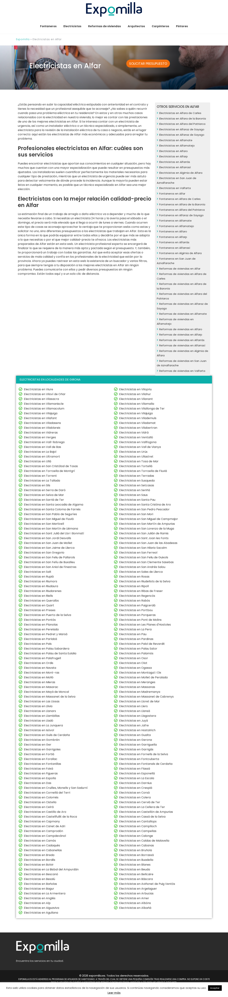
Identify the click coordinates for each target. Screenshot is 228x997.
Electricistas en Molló (38, 677)
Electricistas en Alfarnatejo (177, 145)
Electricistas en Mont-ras (41, 673)
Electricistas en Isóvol (39, 730)
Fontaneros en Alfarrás (174, 242)
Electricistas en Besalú (39, 879)
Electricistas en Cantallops (138, 821)
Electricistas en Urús (133, 452)
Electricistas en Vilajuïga (40, 413)
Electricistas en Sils (37, 485)
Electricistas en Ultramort (42, 456)
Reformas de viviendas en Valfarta (182, 371)
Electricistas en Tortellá (135, 466)
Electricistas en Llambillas (42, 716)
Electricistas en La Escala (136, 778)
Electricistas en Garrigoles (42, 749)
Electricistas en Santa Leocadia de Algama (53, 505)
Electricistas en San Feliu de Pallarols (49, 557)
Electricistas (72, 26)
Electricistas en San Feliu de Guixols (143, 557)
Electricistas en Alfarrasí (175, 167)
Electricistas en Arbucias (136, 893)
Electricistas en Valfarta (175, 188)
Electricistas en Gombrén (42, 740)
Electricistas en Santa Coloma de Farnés (52, 509)
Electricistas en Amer (134, 898)
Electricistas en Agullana (41, 913)
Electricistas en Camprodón (43, 831)
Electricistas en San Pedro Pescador (144, 509)
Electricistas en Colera (135, 797)
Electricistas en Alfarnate (175, 140)
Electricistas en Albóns (135, 903)
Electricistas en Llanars (40, 711)
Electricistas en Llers (133, 706)
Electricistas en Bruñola (135, 850)
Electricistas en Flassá (134, 769)
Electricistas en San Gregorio (44, 553)
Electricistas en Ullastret (136, 456)
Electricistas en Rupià (39, 577)
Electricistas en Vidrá (134, 432)
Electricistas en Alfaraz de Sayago (181, 129)
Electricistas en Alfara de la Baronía (182, 118)
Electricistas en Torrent (40, 476)
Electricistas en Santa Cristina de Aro (145, 505)
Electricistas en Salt (37, 572)
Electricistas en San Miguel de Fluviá (49, 519)
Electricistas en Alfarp (173, 156)
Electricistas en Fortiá (39, 754)
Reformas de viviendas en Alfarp (180, 334)
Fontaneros (48, 26)
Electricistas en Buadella (136, 860)
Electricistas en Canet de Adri (44, 826)
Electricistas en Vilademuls (137, 418)
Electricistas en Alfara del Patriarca (182, 124)
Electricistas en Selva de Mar (44, 495)
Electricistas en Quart (39, 605)
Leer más (114, 993)
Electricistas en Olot (133, 663)
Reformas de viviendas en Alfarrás (181, 340)
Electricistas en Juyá (133, 721)
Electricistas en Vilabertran (138, 428)
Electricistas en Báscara (136, 879)
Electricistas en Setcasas (136, 485)
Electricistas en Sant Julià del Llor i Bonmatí (54, 533)
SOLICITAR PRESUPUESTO (148, 63)
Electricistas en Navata (40, 668)
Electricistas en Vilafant (40, 418)
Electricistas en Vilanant (136, 399)
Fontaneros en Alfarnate (175, 220)
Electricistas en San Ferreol (138, 553)
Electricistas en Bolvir (39, 865)
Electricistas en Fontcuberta (139, 759)
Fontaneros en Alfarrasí (174, 248)
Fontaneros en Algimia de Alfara (180, 253)
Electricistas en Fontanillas (42, 764)
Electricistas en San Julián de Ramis (144, 533)
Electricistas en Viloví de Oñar (45, 394)
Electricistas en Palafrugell (42, 658)
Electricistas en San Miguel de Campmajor (148, 519)
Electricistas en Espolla (40, 778)
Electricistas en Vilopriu (135, 389)
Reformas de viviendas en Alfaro (180, 329)
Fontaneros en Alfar (172, 193)
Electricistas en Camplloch (138, 826)
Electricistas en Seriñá (134, 490)
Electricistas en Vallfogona (137, 442)
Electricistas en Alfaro (173, 151)
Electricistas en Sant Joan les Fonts (144, 538)
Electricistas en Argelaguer (138, 889)
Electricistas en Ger (37, 745)
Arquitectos (136, 26)
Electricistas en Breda (39, 855)
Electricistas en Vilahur (135, 394)
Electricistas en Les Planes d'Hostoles (145, 625)
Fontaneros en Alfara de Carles (180, 199)
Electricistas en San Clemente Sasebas (146, 562)
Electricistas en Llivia (38, 706)
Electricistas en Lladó (38, 721)
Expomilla (23, 39)
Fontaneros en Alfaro (173, 231)
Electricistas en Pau (132, 634)
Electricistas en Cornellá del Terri (47, 793)
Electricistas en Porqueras (137, 615)
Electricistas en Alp (37, 903)
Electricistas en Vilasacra (41, 399)
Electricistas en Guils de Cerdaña (47, 735)
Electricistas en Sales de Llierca (141, 572)
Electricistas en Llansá (134, 711)
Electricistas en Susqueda (137, 480)
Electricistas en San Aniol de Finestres (50, 567)
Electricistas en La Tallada (42, 480)
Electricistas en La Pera (135, 629)
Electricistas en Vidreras (41, 432)
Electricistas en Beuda (134, 869)
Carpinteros (160, 26)
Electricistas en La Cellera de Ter (142, 807)
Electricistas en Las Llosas (41, 701)
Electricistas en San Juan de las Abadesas (148, 543)
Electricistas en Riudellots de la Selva (144, 581)
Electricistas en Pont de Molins (140, 620)
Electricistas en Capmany (42, 821)
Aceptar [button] (215, 988)
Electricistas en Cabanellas (43, 850)
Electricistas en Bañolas (40, 884)
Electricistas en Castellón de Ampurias (146, 812)
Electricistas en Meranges (137, 682)
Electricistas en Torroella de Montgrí (49, 471)
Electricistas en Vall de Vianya (140, 447)
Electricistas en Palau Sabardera (46, 649)
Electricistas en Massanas (137, 687)
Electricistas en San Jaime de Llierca (49, 548)
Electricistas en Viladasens (42, 423)
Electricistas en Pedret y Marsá (45, 634)
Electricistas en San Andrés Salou (142, 567)
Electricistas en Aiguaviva (41, 908)
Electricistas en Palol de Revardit (142, 644)
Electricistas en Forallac (40, 759)
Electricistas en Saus (133, 495)
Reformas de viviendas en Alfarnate (183, 314)
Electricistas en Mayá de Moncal (46, 692)
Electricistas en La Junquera (43, 725)
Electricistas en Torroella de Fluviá (143, 471)
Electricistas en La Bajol (40, 452)
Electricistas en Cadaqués (42, 845)
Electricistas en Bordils (39, 860)
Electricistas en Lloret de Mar (139, 701)
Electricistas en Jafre (134, 725)
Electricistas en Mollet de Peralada (143, 677)
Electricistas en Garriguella (138, 745)
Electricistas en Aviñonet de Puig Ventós (147, 884)
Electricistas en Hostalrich (137, 730)
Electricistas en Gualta (135, 735)
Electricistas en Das (37, 783)
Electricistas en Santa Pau (137, 500)
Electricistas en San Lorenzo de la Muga (146, 529)
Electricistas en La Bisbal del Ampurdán (51, 869)
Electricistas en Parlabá (40, 639)
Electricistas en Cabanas (136, 845)
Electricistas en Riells (38, 596)
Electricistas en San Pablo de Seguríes (50, 514)
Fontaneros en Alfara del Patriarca (182, 210)
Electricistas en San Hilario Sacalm (143, 548)
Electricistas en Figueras (41, 773)
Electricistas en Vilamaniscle (44, 404)
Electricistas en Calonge (136, 836)
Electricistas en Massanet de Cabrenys (146, 697)
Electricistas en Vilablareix (42, 428)
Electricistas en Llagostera (137, 716)
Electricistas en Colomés (41, 797)
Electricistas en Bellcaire (136, 874)
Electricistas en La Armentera (44, 893)
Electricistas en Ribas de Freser (141, 591)
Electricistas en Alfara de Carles (180, 113)
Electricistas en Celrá (39, 807)
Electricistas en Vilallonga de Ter (142, 408)
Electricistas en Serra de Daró (45, 490)
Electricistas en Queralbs (41, 601)
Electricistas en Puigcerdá (137, 605)
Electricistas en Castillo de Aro (45, 812)
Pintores (182, 26)
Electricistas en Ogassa (135, 668)
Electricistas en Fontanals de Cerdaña (145, 764)
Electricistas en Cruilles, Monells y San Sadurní (56, 788)
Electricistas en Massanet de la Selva (49, 697)
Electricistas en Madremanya (139, 692)
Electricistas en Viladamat (137, 423)
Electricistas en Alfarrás (174, 162)
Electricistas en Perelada (41, 629)
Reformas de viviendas (104, 26)
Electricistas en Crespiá (135, 788)
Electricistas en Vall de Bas (42, 447)
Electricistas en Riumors (40, 581)
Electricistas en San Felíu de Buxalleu (49, 562)
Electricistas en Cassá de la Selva (142, 817)
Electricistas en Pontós (40, 620)
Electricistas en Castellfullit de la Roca (50, 817)
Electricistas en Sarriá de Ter (44, 500)
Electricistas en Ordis (38, 663)
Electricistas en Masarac (41, 687)
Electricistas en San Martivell (44, 524)
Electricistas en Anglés (39, 898)
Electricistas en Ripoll (134, 586)
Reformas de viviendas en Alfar (179, 268)
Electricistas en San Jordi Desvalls (47, 538)
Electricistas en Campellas (137, 831)
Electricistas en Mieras (39, 682)
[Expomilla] (114, 9)
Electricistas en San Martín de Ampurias (147, 524)
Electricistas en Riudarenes (42, 591)
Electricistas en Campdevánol (45, 836)
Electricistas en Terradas (136, 476)
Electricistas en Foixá (38, 769)
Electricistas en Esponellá (137, 773)
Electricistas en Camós (40, 841)
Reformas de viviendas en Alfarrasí (182, 345)
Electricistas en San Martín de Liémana (51, 529)
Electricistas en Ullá (37, 461)
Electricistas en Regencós (137, 596)
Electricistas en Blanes (135, 865)
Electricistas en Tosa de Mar (139, 461)
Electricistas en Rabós (134, 601)
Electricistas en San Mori (136, 514)
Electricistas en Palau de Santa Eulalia (50, 653)
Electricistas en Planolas (41, 625)
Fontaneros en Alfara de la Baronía (182, 204)
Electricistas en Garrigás (136, 749)
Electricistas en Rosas (134, 577)
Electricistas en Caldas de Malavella (144, 841)
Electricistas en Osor (133, 658)
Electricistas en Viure (38, 389)
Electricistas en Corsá (134, 793)
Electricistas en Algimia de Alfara (180, 173)
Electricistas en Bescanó (41, 874)
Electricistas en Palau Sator (138, 649)
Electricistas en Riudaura (41, 586)
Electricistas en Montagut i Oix (140, 673)
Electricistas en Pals (38, 644)
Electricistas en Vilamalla (136, 404)
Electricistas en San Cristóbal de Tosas (51, 466)
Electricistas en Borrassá (136, 855)
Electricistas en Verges (40, 437)
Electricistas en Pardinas (136, 639)
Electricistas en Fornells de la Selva (143, 754)
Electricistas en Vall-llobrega (44, 442)
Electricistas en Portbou (136, 610)
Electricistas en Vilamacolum (44, 408)
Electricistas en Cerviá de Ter (139, 802)
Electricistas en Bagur (39, 889)
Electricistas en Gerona (135, 740)
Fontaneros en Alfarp (173, 237)
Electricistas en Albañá (135, 908)
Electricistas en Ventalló (136, 437)
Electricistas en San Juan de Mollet (48, 543)
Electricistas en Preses (39, 610)
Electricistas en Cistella (40, 802)
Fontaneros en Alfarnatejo (176, 226)
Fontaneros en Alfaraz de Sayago (181, 215)
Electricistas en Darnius (135, 783)
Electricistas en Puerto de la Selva (47, 615)
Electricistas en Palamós (136, 653)
